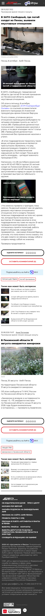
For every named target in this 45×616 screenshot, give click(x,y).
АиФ (3, 376)
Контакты (25, 527)
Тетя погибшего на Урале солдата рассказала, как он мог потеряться (23, 290)
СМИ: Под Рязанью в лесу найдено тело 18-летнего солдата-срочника (25, 312)
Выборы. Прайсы (10, 527)
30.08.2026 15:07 (7, 332)
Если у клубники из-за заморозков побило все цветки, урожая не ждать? (26, 478)
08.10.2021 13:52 (7, 9)
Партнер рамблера (21, 604)
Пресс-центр (33, 503)
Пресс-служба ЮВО (9, 57)
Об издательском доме (13, 503)
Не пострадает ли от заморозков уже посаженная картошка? (24, 485)
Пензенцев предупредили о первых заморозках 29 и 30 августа (24, 463)
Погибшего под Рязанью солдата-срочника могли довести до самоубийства (26, 305)
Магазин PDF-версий (12, 506)
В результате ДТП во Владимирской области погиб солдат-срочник (24, 320)
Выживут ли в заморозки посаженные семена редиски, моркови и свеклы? (24, 470)
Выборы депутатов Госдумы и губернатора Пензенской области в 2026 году (20, 532)
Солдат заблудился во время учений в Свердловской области (25, 297)
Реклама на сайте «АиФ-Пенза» (17, 515)
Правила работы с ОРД (13, 518)
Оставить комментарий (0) (22, 262)
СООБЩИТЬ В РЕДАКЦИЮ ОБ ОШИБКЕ (19, 537)
